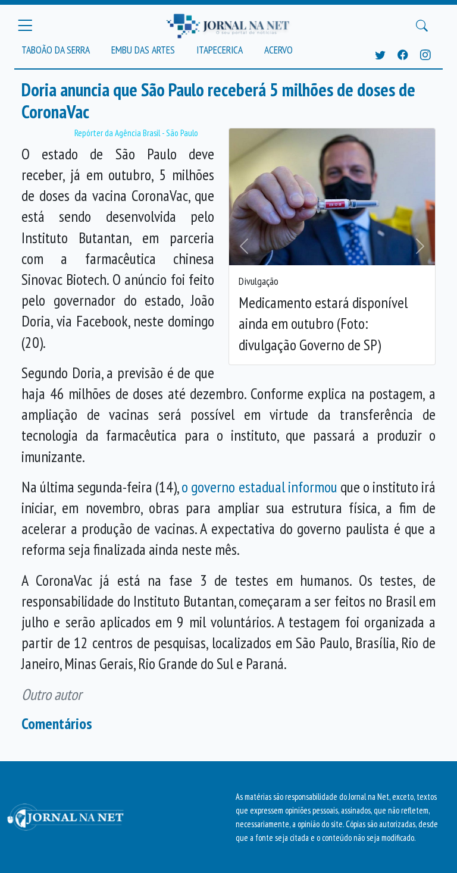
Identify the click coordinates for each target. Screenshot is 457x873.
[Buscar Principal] (422, 25)
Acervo (278, 49)
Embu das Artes (143, 49)
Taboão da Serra (55, 49)
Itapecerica (219, 49)
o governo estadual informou (259, 487)
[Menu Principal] (25, 25)
